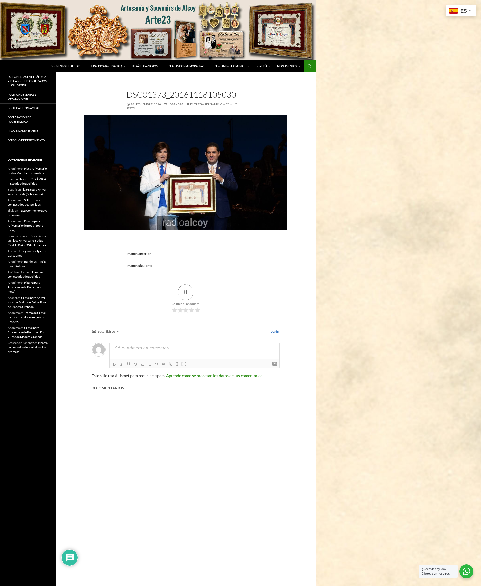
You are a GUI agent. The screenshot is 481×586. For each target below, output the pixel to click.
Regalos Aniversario (23, 130)
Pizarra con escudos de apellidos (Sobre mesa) (28, 347)
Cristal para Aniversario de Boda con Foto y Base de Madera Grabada (27, 302)
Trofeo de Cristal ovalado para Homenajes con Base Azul (27, 317)
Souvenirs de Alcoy (65, 66)
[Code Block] (163, 364)
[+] (184, 364)
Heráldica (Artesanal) (106, 66)
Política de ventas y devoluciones (22, 96)
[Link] (170, 364)
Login (274, 331)
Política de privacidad (24, 108)
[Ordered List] (142, 364)
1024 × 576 (175, 104)
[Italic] (121, 364)
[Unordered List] (149, 364)
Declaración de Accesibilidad (19, 119)
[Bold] (114, 364)
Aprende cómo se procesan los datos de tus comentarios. (214, 375)
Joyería (261, 66)
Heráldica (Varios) (145, 66)
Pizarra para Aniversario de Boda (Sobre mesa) (25, 225)
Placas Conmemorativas (186, 66)
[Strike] (135, 364)
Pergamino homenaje (230, 66)
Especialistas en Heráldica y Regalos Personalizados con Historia (27, 81)
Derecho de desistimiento (26, 140)
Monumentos (287, 66)
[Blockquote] (156, 364)
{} (177, 364)
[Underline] (128, 364)
